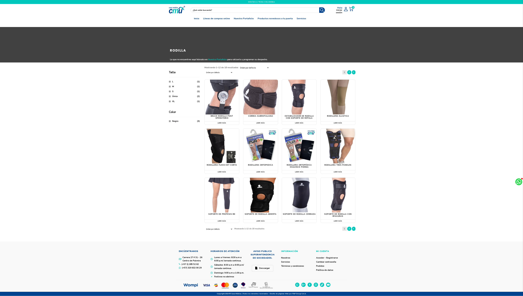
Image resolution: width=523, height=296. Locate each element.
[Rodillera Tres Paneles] (338, 146)
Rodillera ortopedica (260, 165)
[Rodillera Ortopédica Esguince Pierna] (299, 146)
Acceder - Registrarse (327, 257)
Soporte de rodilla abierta (260, 214)
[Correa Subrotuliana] (260, 97)
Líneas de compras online (216, 18)
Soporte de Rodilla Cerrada (299, 214)
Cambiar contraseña (326, 262)
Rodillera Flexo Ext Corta (222, 165)
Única (175, 96)
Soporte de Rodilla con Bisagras (338, 215)
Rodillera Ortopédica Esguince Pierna (299, 166)
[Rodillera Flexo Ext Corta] (222, 146)
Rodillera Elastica (338, 116)
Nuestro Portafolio (244, 18)
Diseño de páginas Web (279, 294)
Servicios (301, 18)
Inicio (196, 18)
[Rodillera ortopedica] (260, 146)
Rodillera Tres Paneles (337, 165)
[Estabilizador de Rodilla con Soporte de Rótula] (299, 97)
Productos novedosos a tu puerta (275, 18)
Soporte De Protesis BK (221, 214)
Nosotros (285, 257)
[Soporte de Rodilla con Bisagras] (338, 195)
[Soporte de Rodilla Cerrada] (299, 195)
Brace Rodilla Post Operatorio (222, 117)
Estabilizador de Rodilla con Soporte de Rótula (299, 117)
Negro (175, 121)
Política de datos (324, 270)
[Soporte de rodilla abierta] (260, 195)
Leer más (222, 123)
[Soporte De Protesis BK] (222, 195)
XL (173, 101)
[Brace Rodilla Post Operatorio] (222, 97)
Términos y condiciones (292, 266)
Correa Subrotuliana (260, 116)
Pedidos (320, 266)
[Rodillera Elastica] (338, 97)
